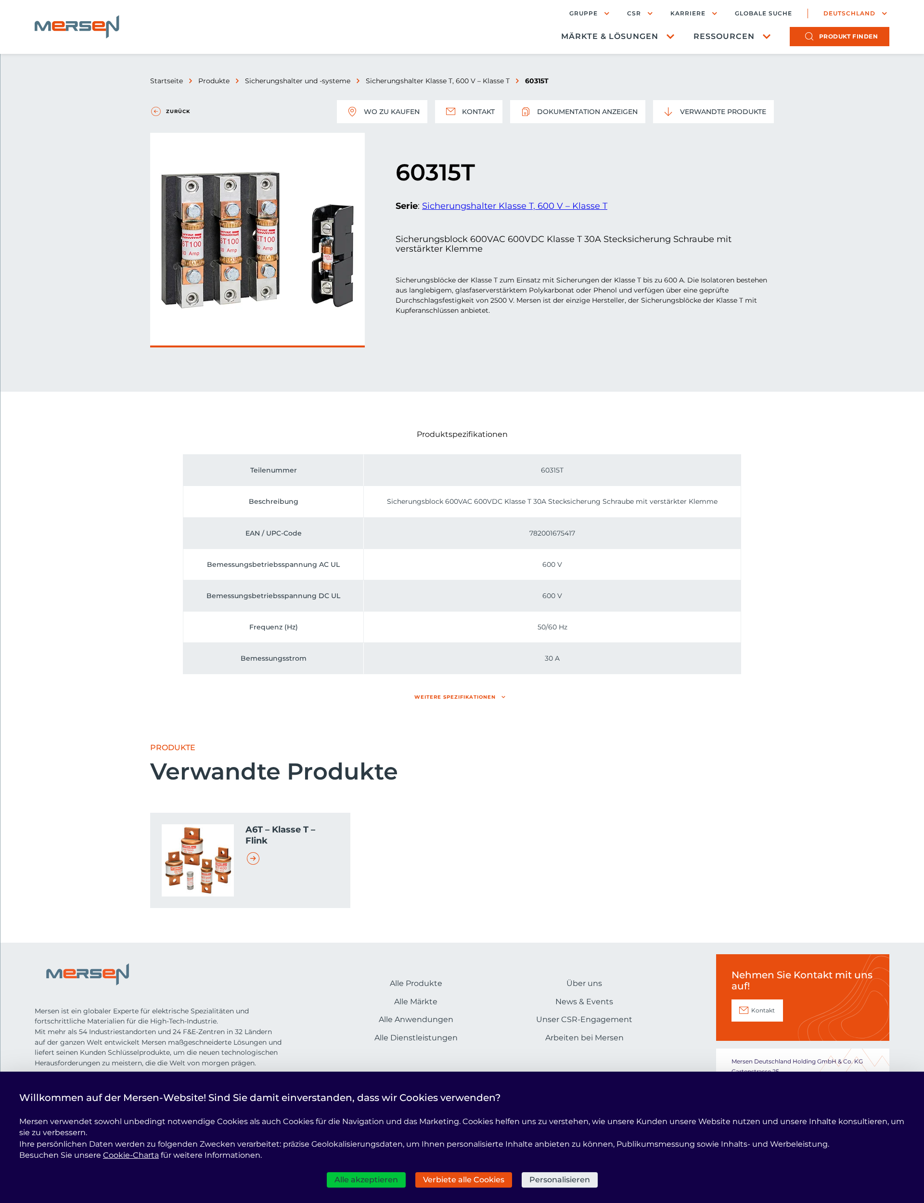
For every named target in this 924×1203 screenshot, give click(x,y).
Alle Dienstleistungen (416, 1037)
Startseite (166, 81)
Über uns (584, 983)
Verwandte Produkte (723, 111)
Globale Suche (763, 13)
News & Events (584, 1001)
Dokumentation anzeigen (587, 111)
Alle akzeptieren (366, 1179)
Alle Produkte (416, 983)
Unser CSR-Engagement (584, 1019)
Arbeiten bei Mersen (584, 1037)
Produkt (848, 36)
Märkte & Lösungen (609, 36)
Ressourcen (724, 36)
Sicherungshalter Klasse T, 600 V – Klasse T (438, 81)
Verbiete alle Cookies (463, 1179)
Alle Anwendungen (416, 1019)
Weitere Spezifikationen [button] (455, 697)
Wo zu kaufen (392, 111)
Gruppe (583, 13)
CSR (634, 13)
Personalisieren (559, 1179)
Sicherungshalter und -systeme (297, 81)
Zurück (178, 111)
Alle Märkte (415, 1001)
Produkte (214, 81)
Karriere (688, 13)
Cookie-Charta (131, 1155)
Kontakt (478, 111)
